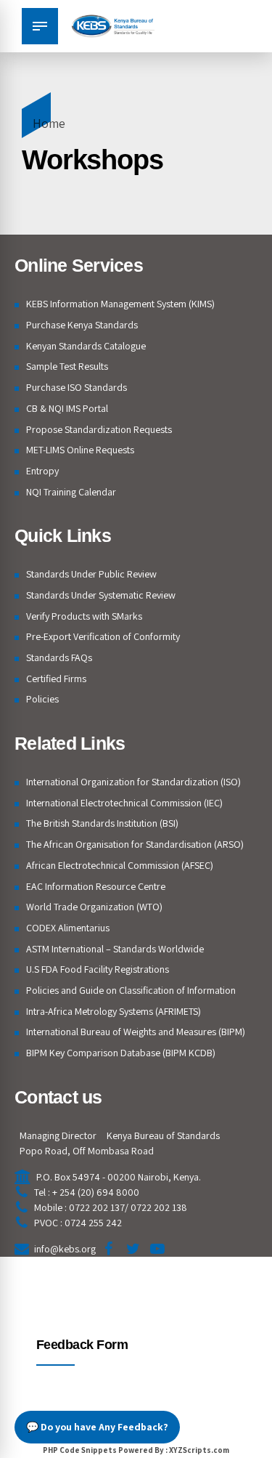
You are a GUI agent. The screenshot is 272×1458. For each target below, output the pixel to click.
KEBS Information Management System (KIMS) (120, 303)
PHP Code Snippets (80, 1450)
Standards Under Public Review (91, 573)
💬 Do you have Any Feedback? (97, 1426)
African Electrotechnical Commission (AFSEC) (119, 865)
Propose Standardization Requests (99, 429)
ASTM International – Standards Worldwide (115, 948)
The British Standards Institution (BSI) (102, 823)
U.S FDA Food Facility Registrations (97, 969)
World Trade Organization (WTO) (94, 906)
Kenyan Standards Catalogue (86, 345)
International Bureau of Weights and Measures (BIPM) (135, 1031)
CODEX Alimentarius (68, 927)
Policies (42, 698)
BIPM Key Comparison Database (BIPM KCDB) (120, 1052)
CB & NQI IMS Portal (67, 408)
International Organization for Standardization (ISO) (133, 781)
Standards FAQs (59, 657)
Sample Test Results (67, 366)
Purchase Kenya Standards (82, 324)
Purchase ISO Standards (76, 387)
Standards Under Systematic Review (101, 595)
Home (49, 123)
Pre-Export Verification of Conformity (103, 636)
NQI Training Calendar (71, 491)
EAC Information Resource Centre (95, 886)
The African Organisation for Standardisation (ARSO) (135, 844)
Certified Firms (56, 678)
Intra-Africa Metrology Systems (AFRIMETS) (113, 1011)
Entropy (42, 470)
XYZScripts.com (199, 1450)
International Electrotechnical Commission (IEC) (124, 802)
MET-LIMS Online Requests (80, 449)
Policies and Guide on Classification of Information (131, 990)
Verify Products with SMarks (84, 616)
